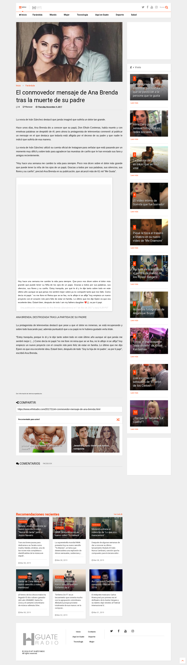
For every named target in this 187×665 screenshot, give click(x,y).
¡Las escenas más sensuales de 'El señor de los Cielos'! (147, 381)
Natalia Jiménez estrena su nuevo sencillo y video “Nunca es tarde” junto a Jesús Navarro (32, 531)
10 (135, 412)
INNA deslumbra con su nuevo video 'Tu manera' (67, 534)
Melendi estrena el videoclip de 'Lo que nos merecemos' (104, 532)
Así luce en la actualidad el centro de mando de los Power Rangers (148, 273)
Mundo (53, 15)
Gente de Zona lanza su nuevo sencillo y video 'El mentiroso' (31, 584)
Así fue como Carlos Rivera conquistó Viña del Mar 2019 (105, 584)
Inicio (24, 15)
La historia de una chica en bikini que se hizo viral (148, 164)
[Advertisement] (38, 489)
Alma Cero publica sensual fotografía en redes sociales (146, 128)
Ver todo (117, 514)
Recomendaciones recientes (37, 514)
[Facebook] (147, 7)
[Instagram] (156, 7)
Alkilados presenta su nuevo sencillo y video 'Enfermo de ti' (66, 584)
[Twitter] (143, 7)
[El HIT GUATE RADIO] (37, 8)
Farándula (37, 15)
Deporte (120, 15)
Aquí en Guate (102, 15)
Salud (134, 15)
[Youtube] (151, 7)
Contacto (92, 632)
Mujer (67, 15)
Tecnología (82, 15)
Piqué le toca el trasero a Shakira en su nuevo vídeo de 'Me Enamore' (148, 236)
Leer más (134, 103)
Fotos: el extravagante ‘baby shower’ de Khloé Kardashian (147, 345)
